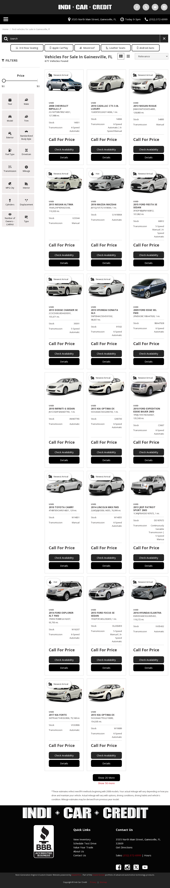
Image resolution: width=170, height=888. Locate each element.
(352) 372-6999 (132, 855)
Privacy (93, 882)
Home (5, 29)
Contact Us (79, 855)
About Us (78, 851)
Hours (147, 855)
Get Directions (124, 847)
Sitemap (103, 882)
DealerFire (76, 875)
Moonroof (88, 47)
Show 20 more (106, 777)
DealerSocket (99, 875)
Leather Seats (117, 47)
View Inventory (82, 839)
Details (64, 157)
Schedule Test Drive (84, 843)
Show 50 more (106, 783)
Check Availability (64, 149)
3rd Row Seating (28, 47)
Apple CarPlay (60, 47)
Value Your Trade (83, 847)
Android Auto (146, 47)
